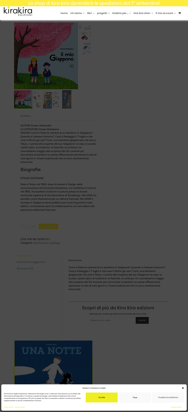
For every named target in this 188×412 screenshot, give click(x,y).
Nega (135, 397)
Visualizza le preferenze (168, 397)
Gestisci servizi (176, 407)
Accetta (101, 397)
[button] (183, 388)
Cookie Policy (9, 407)
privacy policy (20, 407)
